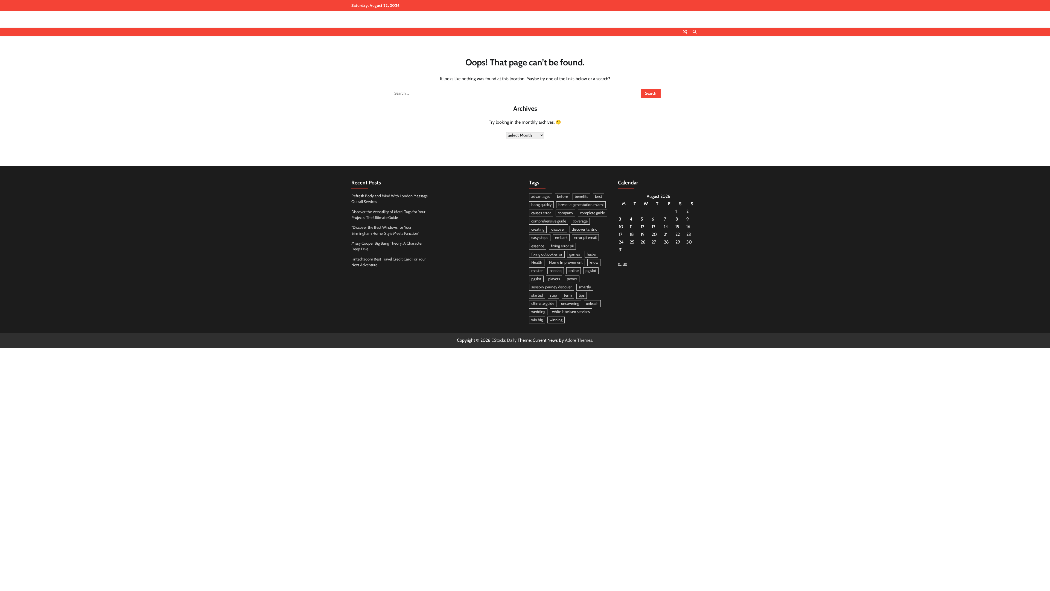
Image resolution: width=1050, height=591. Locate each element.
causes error (541, 212)
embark (561, 237)
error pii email (585, 237)
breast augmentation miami (580, 204)
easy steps (539, 237)
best (598, 196)
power (572, 278)
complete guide (592, 212)
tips (582, 295)
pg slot (590, 270)
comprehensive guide (548, 221)
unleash (592, 303)
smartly (585, 287)
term (568, 295)
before (562, 196)
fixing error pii (562, 246)
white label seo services (571, 311)
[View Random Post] (685, 32)
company (565, 212)
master (537, 270)
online (573, 270)
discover (558, 229)
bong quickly (541, 204)
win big (537, 319)
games (574, 254)
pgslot (536, 278)
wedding (538, 311)
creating (537, 229)
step (553, 295)
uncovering (570, 303)
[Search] (694, 32)
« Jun (622, 263)
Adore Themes (578, 340)
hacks (591, 254)
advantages (540, 196)
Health (536, 262)
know (594, 262)
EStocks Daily (504, 340)
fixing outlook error (546, 254)
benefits (581, 196)
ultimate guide (542, 303)
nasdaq (556, 270)
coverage (580, 221)
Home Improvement (566, 262)
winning (556, 319)
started (537, 295)
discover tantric (584, 229)
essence (537, 246)
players (554, 278)
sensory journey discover (551, 287)
